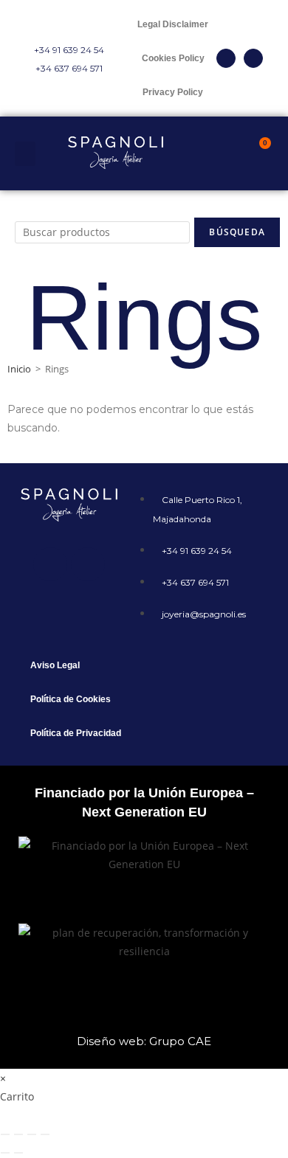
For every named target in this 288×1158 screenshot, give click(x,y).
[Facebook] (50, 564)
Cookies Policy (173, 58)
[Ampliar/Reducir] (5, 1134)
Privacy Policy (173, 92)
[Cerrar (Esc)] (45, 1134)
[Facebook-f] (226, 58)
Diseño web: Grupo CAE (144, 1041)
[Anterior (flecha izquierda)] (5, 1152)
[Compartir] (32, 1134)
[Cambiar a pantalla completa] (18, 1134)
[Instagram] (253, 58)
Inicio (19, 368)
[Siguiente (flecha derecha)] (18, 1152)
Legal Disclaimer (172, 24)
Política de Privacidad (75, 733)
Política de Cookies (70, 699)
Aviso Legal (55, 665)
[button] (25, 154)
